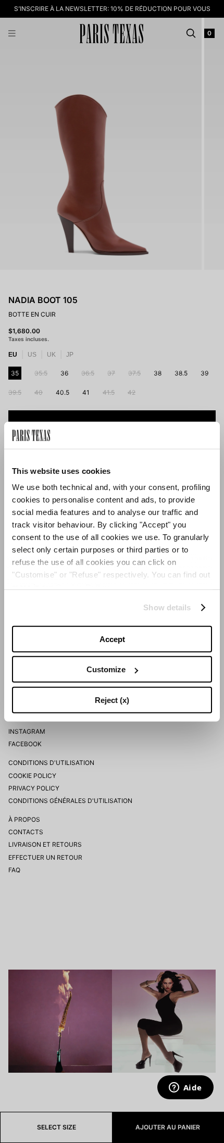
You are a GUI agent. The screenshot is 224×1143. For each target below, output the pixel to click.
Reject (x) (112, 700)
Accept (112, 639)
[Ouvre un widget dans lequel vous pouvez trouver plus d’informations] (185, 1088)
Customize (106, 669)
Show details (167, 607)
